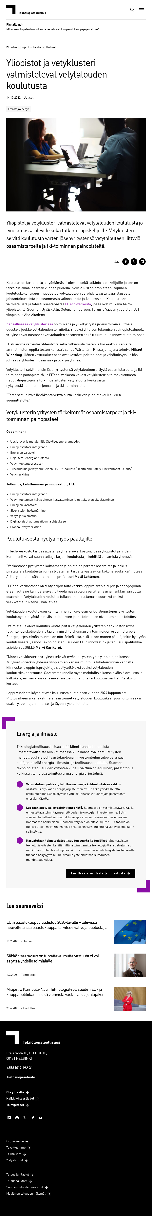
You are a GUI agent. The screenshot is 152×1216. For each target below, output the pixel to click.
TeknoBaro (13, 1154)
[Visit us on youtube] (41, 1118)
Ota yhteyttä (15, 1092)
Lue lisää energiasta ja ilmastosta (98, 873)
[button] (132, 9)
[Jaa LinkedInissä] (142, 261)
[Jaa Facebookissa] (125, 261)
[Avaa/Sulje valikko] (142, 10)
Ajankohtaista (31, 47)
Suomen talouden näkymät (24, 1187)
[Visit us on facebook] (33, 1118)
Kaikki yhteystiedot (20, 1098)
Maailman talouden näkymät (26, 1193)
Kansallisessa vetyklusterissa (29, 324)
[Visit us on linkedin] (9, 1118)
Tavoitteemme (16, 1147)
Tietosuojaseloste (20, 1077)
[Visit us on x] (25, 1118)
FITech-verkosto (78, 304)
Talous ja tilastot (17, 1174)
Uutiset (51, 47)
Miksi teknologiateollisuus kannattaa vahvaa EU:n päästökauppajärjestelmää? (52, 29)
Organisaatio (15, 1141)
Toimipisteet (15, 1105)
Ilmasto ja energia (18, 109)
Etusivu (11, 47)
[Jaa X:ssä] (134, 261)
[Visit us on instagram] (17, 1118)
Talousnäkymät (16, 1181)
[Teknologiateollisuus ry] (26, 9)
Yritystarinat (14, 1160)
